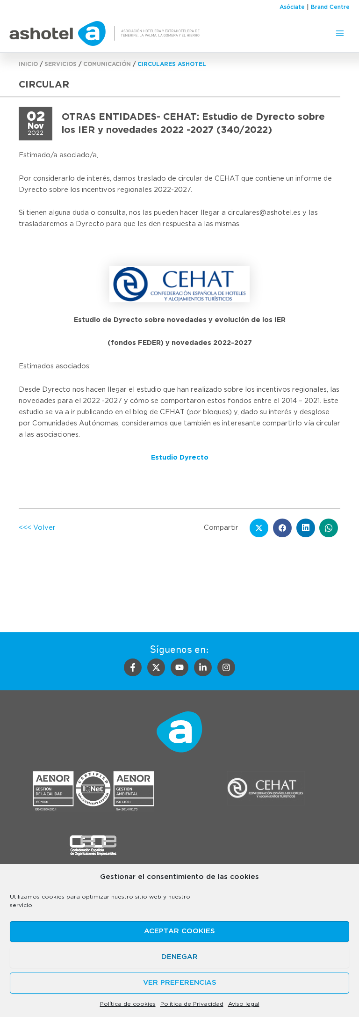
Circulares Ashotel (171, 64)
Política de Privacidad (191, 1004)
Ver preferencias (179, 982)
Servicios (60, 64)
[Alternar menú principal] (340, 33)
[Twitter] (156, 667)
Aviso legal (243, 1004)
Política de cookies (128, 1004)
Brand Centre (330, 7)
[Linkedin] (203, 667)
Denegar (179, 956)
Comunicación (107, 64)
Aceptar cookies (179, 931)
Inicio (28, 64)
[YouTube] (179, 667)
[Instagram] (226, 667)
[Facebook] (133, 667)
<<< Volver (37, 527)
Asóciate (292, 7)
